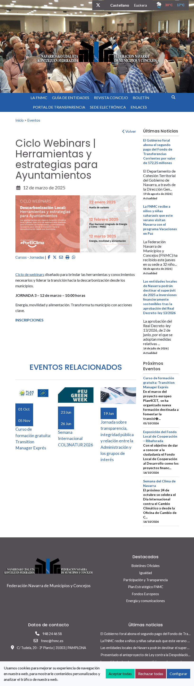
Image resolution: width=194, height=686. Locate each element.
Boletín (141, 97)
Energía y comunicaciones (145, 601)
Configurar (178, 673)
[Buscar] (175, 97)
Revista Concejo (111, 97)
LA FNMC (39, 97)
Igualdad (145, 573)
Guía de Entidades (70, 97)
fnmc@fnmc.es (52, 641)
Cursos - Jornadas (29, 257)
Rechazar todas (150, 673)
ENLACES (139, 107)
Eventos (33, 120)
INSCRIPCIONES (29, 320)
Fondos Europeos (145, 594)
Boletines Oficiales (146, 566)
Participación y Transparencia (145, 580)
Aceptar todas (120, 673)
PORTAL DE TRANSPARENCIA (59, 107)
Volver (130, 131)
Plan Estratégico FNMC (145, 587)
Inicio (19, 120)
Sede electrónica (108, 107)
